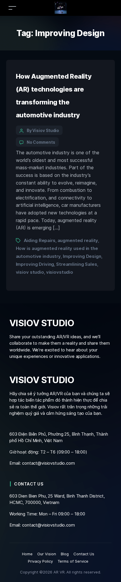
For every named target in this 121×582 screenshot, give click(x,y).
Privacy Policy (40, 561)
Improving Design (82, 256)
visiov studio (30, 272)
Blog (65, 553)
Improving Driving (35, 264)
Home (27, 553)
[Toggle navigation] (12, 8)
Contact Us (83, 553)
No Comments (41, 142)
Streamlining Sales (76, 264)
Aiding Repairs (40, 240)
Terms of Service (73, 561)
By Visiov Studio (43, 130)
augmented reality (78, 240)
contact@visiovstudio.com (48, 463)
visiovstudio (59, 272)
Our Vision (46, 553)
